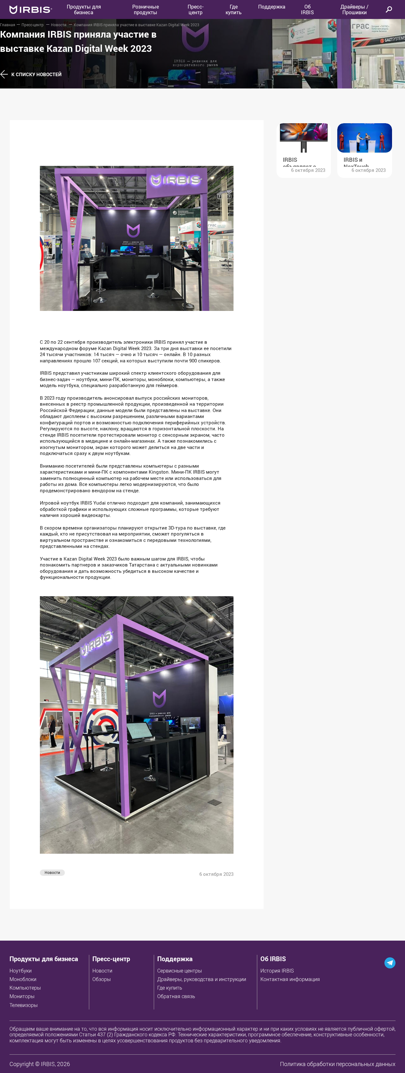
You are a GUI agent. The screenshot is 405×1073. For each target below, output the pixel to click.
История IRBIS (277, 970)
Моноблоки (22, 979)
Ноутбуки (20, 970)
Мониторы (21, 996)
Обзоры (101, 979)
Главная (7, 24)
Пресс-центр (195, 9)
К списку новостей (36, 74)
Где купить (169, 987)
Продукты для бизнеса (43, 959)
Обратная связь (176, 996)
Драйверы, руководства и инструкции (201, 979)
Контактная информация (290, 979)
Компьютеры (25, 987)
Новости (59, 24)
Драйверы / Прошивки (354, 9)
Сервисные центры (179, 970)
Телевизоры (23, 1005)
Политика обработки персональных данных (338, 1064)
